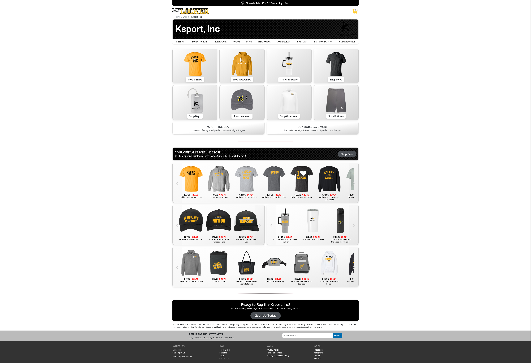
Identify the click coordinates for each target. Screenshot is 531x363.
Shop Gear (347, 154)
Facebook (318, 349)
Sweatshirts (199, 41)
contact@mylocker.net (182, 356)
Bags (249, 41)
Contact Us (224, 358)
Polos (236, 41)
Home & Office (347, 41)
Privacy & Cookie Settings (278, 355)
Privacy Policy (273, 349)
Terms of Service (274, 352)
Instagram (318, 352)
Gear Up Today (265, 315)
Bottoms (302, 41)
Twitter (317, 355)
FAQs (221, 355)
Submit (337, 335)
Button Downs (323, 41)
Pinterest (318, 358)
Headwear (264, 41)
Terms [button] (288, 3)
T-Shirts (181, 41)
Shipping (223, 352)
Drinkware (220, 41)
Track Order (224, 349)
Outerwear (283, 41)
